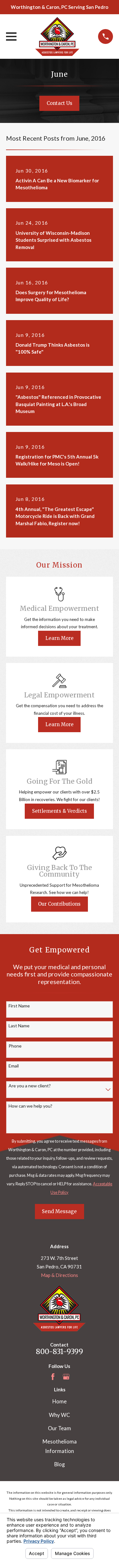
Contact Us (59, 103)
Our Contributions (59, 904)
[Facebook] (53, 1376)
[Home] (57, 36)
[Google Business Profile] (66, 1376)
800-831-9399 (59, 1351)
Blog (59, 1464)
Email (14, 1065)
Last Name (19, 1025)
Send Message (59, 1211)
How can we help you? (30, 1106)
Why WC (59, 1415)
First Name (19, 1005)
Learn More (59, 638)
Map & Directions (59, 1275)
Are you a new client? (30, 1085)
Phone (15, 1045)
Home (59, 1401)
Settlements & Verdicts (59, 811)
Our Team (59, 1428)
